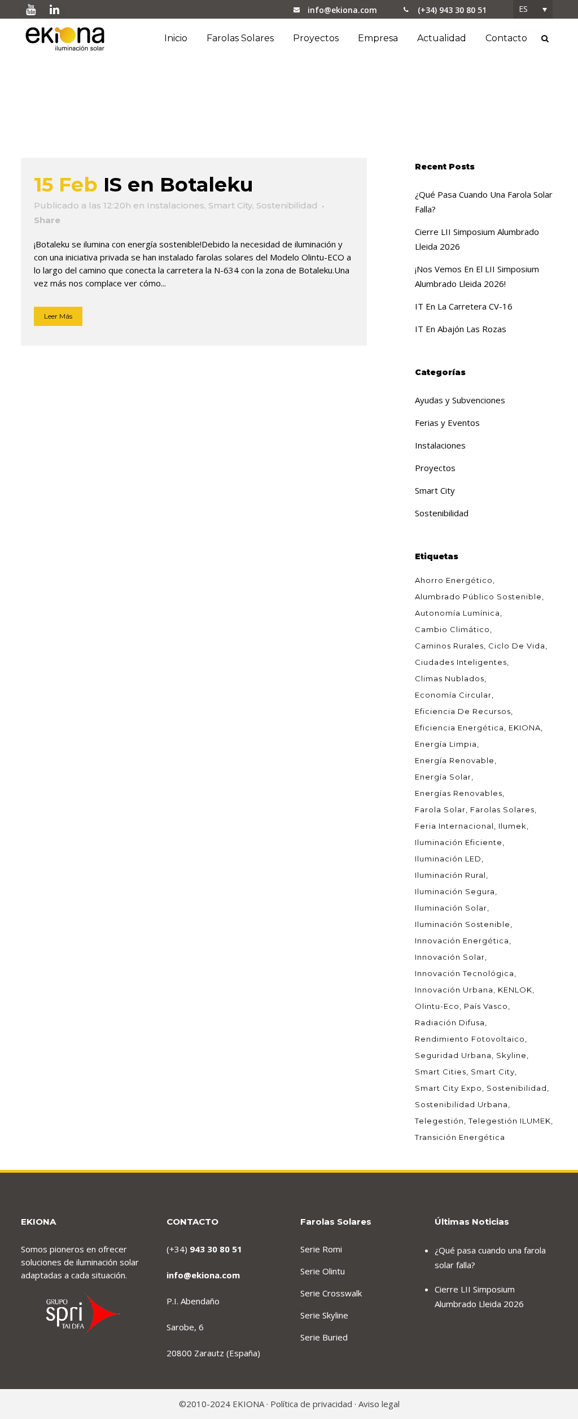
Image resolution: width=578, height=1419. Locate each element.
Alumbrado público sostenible (478, 596)
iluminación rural (450, 875)
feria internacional (454, 825)
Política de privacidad (311, 1403)
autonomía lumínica (457, 612)
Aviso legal (379, 1403)
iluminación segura (455, 891)
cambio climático (452, 629)
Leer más (58, 316)
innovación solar (450, 956)
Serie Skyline (324, 1315)
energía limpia (446, 743)
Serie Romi (321, 1249)
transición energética (460, 1137)
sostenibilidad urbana (461, 1104)
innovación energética (462, 940)
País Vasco (486, 1006)
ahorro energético (454, 580)
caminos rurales (449, 645)
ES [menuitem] (523, 8)
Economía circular (453, 694)
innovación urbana (454, 989)
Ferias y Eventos (447, 422)
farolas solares (502, 809)
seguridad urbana (453, 1055)
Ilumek (512, 825)
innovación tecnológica (464, 973)
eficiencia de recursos (463, 711)
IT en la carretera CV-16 (464, 306)
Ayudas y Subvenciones (460, 400)
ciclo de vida (516, 645)
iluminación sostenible (462, 924)
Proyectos (435, 467)
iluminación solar (451, 907)
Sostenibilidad (287, 205)
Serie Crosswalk (331, 1293)
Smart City (230, 205)
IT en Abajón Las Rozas (460, 328)
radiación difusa (450, 1022)
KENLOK (515, 989)
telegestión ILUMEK (509, 1120)
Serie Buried (324, 1337)
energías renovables (458, 793)
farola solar (440, 809)
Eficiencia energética (459, 727)
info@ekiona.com (342, 10)
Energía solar (443, 776)
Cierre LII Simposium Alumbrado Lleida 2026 (479, 1296)
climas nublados (449, 678)
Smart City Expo (448, 1087)
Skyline (511, 1055)
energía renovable (454, 760)
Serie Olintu (322, 1271)
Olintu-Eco (437, 1006)
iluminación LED (448, 858)
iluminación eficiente (458, 842)
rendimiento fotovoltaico (470, 1038)
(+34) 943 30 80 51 (452, 10)
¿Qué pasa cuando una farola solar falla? (490, 1257)
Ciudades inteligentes (461, 662)
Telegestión (439, 1120)
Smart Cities (440, 1071)
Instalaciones (175, 205)
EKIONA (525, 727)
